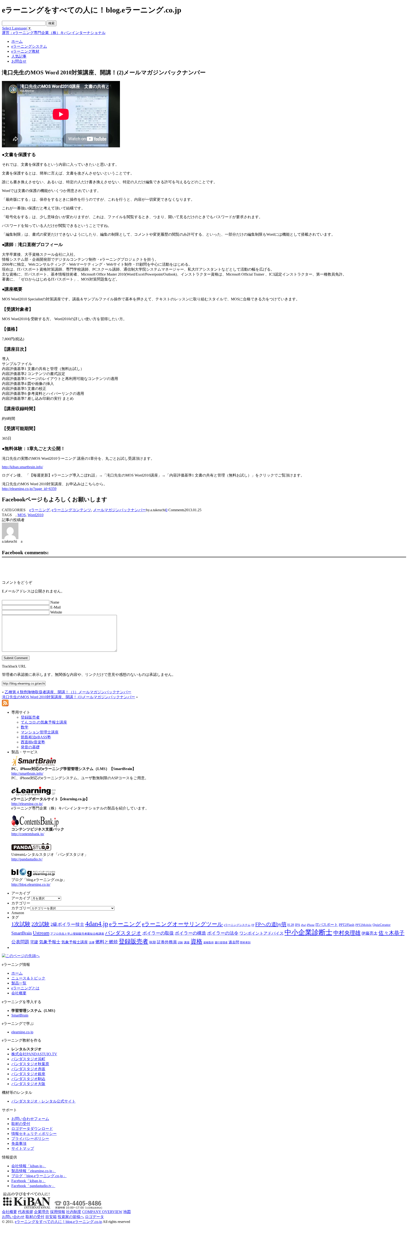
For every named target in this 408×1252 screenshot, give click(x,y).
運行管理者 (221, 942)
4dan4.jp (96, 923)
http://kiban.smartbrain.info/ (22, 467)
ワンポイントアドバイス (261, 933)
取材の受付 (20, 1124)
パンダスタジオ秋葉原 (30, 1064)
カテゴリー (20, 908)
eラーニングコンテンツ (71, 510)
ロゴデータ (94, 1217)
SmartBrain (21, 933)
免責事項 (18, 1143)
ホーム (17, 973)
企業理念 (41, 1212)
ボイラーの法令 (222, 933)
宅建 (34, 942)
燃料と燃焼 (106, 941)
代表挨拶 (25, 1212)
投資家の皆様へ (71, 1217)
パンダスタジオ (123, 933)
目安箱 (51, 1217)
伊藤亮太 (369, 933)
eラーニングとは (25, 988)
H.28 (290, 925)
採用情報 (57, 1212)
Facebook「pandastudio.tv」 (33, 1186)
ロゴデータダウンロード (32, 1129)
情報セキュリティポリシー (34, 1134)
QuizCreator (382, 925)
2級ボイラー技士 (67, 924)
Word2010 (35, 515)
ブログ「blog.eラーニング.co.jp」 (39, 1176)
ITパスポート (326, 925)
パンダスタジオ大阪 (28, 1084)
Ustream (41, 933)
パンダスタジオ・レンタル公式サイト (43, 1101)
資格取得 (208, 942)
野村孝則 (245, 942)
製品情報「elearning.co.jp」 (33, 1171)
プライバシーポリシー (30, 1139)
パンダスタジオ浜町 (28, 1059)
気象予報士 (49, 942)
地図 (127, 1212)
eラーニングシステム (237, 925)
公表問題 (20, 941)
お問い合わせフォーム (30, 1119)
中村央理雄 (347, 933)
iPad (303, 925)
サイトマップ (22, 1148)
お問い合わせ (13, 1217)
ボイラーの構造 (190, 933)
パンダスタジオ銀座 (28, 1074)
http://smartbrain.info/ (27, 773)
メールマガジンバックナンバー (119, 510)
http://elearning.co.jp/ (27, 804)
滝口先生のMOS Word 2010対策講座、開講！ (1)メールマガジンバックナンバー (68, 697)
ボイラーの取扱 (158, 933)
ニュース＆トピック (28, 978)
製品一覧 (18, 983)
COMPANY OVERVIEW (102, 1212)
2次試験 (40, 924)
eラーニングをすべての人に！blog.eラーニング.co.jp (58, 1222)
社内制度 (73, 1212)
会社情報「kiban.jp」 (28, 1166)
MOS (21, 515)
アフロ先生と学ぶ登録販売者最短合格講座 (77, 933)
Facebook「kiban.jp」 (28, 1181)
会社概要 (18, 993)
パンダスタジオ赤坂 (28, 1069)
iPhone (310, 925)
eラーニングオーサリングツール (182, 924)
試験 (180, 942)
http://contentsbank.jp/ (27, 834)
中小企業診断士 (308, 932)
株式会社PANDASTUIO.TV (34, 1054)
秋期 (152, 942)
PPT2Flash (346, 925)
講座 (187, 942)
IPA (297, 925)
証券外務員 (167, 942)
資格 (196, 941)
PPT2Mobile (363, 925)
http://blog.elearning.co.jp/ (30, 884)
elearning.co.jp (22, 1032)
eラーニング (39, 510)
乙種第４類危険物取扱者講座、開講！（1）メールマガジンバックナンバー (68, 692)
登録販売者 (133, 941)
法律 (91, 942)
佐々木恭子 (391, 933)
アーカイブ (20, 898)
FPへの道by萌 (270, 924)
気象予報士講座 (74, 942)
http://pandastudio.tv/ (26, 859)
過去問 (234, 942)
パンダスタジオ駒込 (28, 1079)
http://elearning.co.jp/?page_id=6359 (29, 489)
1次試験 (20, 924)
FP (252, 925)
